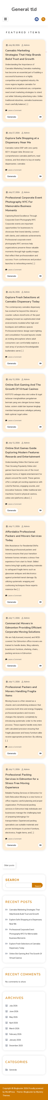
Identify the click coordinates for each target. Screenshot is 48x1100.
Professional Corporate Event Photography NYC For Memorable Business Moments (23, 934)
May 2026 (13, 1017)
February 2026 (15, 1034)
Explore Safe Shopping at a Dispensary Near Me (25, 922)
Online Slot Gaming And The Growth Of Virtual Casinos (25, 956)
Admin (27, 45)
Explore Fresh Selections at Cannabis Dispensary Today (24, 946)
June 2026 (13, 1011)
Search (12, 880)
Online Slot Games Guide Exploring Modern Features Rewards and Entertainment (22, 452)
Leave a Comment (14, 110)
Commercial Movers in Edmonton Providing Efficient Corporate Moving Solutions (23, 628)
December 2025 (16, 1046)
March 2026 (14, 1028)
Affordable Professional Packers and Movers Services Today (23, 536)
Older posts (9, 865)
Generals (11, 117)
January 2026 (15, 1040)
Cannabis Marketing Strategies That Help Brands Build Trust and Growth (23, 55)
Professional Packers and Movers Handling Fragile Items (21, 691)
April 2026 (13, 1023)
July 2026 (13, 1006)
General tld (24, 9)
